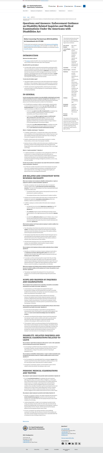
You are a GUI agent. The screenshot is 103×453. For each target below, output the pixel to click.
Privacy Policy (36, 449)
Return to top (26, 421)
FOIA (27, 449)
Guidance (28, 61)
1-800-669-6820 (26, 440)
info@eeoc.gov (64, 435)
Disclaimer (46, 449)
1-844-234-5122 (26, 442)
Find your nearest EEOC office (67, 438)
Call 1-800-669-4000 (65, 429)
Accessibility (56, 449)
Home (24, 17)
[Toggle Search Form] (84, 6)
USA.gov (76, 449)
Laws (28, 17)
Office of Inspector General (66, 450)
